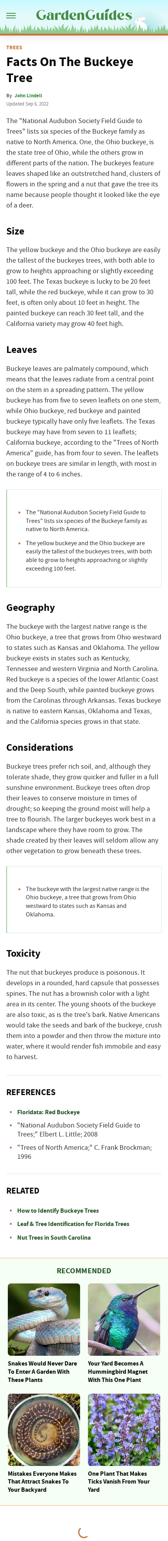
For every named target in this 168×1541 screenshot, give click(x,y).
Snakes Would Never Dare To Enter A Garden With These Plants (42, 1372)
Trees (14, 47)
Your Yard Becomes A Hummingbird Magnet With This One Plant (118, 1372)
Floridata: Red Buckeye (48, 1112)
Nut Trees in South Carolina (54, 1238)
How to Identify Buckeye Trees (58, 1211)
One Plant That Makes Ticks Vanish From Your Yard (119, 1482)
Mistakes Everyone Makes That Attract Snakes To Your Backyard (42, 1482)
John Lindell (28, 96)
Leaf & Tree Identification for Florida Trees (73, 1224)
